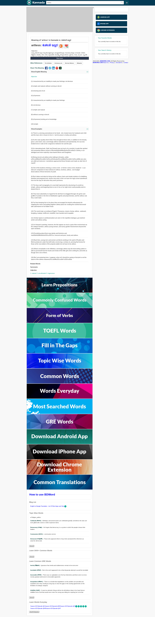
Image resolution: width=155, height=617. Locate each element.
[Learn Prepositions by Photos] (60, 292)
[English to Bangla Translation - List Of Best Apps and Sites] (65, 507)
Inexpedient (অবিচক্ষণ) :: (37, 581)
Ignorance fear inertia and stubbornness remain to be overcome (54, 565)
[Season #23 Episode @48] (83, 607)
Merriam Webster (69, 63)
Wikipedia (79, 63)
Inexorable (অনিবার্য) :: (36, 575)
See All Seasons (34, 612)
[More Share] (60, 69)
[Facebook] (47, 69)
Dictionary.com (58, 63)
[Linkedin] (54, 69)
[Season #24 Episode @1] (76, 607)
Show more (59, 58)
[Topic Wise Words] (60, 368)
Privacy (112, 62)
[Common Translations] (60, 489)
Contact (126, 62)
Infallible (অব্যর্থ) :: (35, 590)
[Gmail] (57, 69)
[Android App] (60, 443)
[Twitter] (50, 69)
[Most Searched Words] (60, 413)
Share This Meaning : (37, 68)
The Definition (48, 63)
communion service (43, 534)
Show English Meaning (59, 72)
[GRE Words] (60, 428)
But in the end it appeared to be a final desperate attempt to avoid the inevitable (59, 570)
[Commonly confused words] (60, 307)
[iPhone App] (60, 459)
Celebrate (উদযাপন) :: (36, 520)
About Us (105, 62)
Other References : (36, 63)
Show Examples (59, 129)
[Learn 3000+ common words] (60, 383)
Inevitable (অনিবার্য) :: (36, 570)
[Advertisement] (59, 19)
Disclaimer (119, 62)
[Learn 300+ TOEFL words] (60, 337)
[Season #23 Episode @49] (81, 607)
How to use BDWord (42, 494)
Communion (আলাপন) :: (37, 534)
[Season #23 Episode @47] (86, 607)
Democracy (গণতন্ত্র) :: (36, 527)
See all (31, 546)
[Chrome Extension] (60, 474)
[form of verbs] (60, 322)
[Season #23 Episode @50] (79, 607)
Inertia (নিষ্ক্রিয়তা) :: (35, 565)
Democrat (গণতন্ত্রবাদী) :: (37, 539)
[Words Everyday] (60, 398)
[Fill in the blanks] (60, 352)
